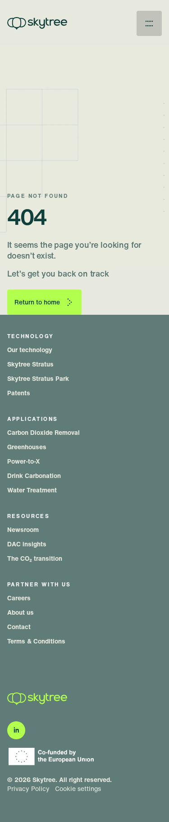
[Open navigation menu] (149, 23)
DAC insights (26, 544)
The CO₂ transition (34, 558)
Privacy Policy (28, 788)
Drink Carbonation (34, 475)
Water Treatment (32, 490)
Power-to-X (23, 461)
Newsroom (23, 529)
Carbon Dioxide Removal (43, 432)
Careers (19, 598)
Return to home (37, 302)
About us (20, 612)
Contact (19, 626)
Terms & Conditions (36, 641)
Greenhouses (26, 446)
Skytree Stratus (30, 364)
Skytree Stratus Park (38, 378)
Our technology (29, 349)
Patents (18, 393)
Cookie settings (78, 788)
